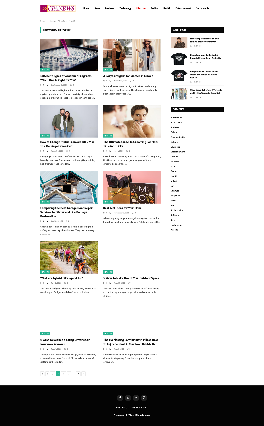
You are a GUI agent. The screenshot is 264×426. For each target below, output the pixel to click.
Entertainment (183, 8)
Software (175, 215)
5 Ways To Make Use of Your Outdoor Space (131, 278)
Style (173, 220)
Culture (174, 142)
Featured (175, 161)
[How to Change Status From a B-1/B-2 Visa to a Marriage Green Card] (69, 121)
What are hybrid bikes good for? (61, 278)
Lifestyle (141, 8)
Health (166, 8)
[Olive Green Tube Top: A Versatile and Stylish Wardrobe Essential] (179, 94)
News (97, 8)
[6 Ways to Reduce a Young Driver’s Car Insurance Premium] (69, 319)
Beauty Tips (176, 122)
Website (174, 229)
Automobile (176, 117)
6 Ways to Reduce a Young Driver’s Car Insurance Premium (65, 342)
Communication (178, 137)
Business (109, 8)
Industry (175, 181)
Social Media (202, 8)
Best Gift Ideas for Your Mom (122, 208)
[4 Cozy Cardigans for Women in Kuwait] (132, 55)
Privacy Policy (140, 407)
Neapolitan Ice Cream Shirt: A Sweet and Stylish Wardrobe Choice (204, 74)
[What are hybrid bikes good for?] (69, 257)
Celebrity (175, 132)
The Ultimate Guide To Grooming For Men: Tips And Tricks (130, 144)
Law (172, 185)
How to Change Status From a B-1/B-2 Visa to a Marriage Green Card (67, 144)
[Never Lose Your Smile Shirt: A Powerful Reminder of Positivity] (179, 59)
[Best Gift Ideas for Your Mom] (132, 187)
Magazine (175, 195)
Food (173, 166)
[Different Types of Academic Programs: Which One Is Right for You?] (69, 55)
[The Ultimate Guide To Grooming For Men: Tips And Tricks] (132, 121)
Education (175, 146)
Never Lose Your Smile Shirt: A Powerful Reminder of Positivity (205, 56)
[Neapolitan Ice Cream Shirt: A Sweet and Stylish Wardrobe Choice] (179, 75)
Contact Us (122, 407)
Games (174, 171)
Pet (172, 205)
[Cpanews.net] (57, 8)
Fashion (154, 8)
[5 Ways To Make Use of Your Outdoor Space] (132, 257)
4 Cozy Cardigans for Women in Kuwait (128, 76)
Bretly (45, 85)
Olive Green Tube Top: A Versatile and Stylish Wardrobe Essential (206, 91)
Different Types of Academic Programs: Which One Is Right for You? (66, 78)
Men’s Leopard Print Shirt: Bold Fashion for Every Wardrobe (204, 40)
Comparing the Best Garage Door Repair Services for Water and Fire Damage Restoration (66, 212)
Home (86, 8)
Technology (125, 8)
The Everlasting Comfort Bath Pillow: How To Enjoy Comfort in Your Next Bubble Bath (130, 342)
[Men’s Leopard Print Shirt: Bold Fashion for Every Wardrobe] (179, 42)
